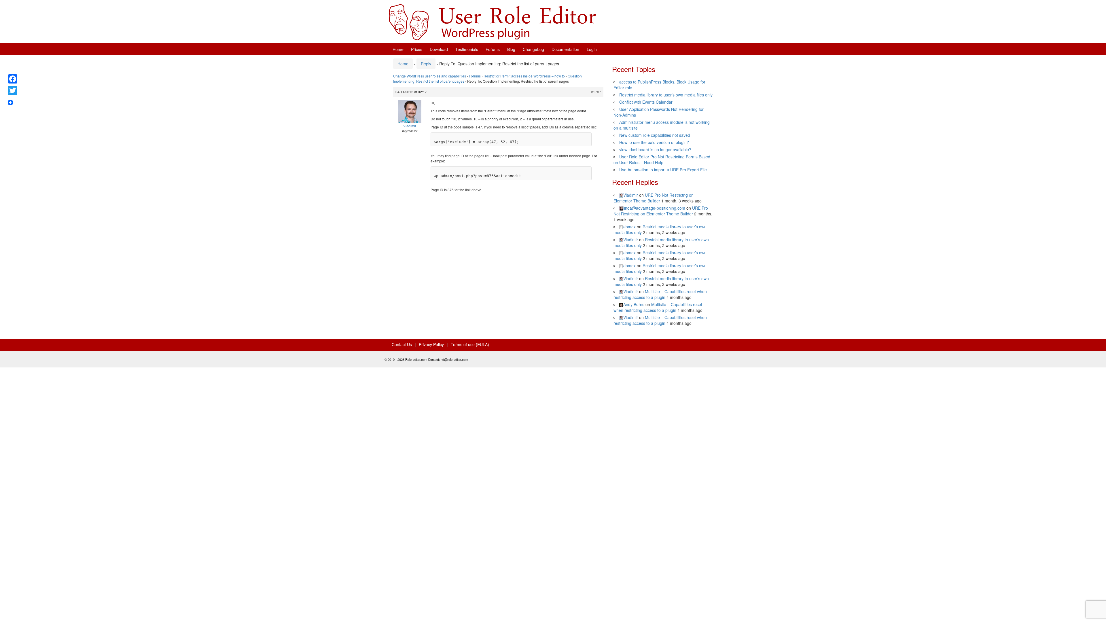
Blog (511, 49)
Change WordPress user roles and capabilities (429, 75)
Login (592, 49)
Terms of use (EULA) (470, 344)
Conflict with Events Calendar (646, 102)
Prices (416, 49)
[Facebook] (12, 79)
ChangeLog (533, 49)
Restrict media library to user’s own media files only (666, 95)
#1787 (596, 91)
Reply (426, 64)
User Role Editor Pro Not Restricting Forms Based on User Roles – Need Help (661, 159)
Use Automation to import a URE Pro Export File (663, 169)
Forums (493, 49)
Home (398, 49)
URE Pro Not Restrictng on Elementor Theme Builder (653, 198)
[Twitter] (12, 90)
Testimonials (466, 49)
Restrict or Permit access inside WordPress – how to (524, 75)
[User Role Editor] (492, 21)
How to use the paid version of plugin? (654, 142)
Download (439, 49)
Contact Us (402, 344)
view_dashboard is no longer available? (655, 149)
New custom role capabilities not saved (654, 135)
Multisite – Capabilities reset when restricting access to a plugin (660, 294)
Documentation (565, 49)
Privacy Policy (431, 344)
